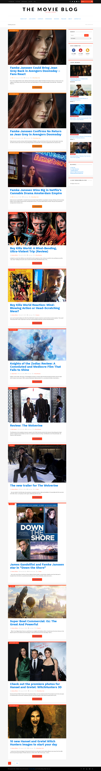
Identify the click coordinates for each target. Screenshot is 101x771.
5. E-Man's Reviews (74, 169)
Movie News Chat (14, 30)
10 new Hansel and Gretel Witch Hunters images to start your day (33, 743)
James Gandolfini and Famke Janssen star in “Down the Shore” (37, 566)
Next (17, 763)
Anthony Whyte (14, 255)
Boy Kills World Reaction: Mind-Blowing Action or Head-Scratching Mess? (35, 308)
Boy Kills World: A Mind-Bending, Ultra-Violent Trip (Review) (33, 250)
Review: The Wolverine (26, 425)
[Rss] (92, 769)
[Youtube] (86, 769)
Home (86, 24)
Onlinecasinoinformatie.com (76, 173)
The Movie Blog (50, 9)
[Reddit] (89, 769)
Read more (37, 87)
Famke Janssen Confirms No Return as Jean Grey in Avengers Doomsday (35, 133)
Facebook (11, 1)
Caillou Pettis (14, 373)
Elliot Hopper (14, 429)
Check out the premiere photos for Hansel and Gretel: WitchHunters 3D (36, 685)
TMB (12, 77)
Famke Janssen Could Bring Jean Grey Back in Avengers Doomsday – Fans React (35, 71)
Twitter (30, 1)
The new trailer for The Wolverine (34, 485)
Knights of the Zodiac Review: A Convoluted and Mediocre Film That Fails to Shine (35, 367)
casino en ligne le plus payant (76, 171)
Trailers (12, 445)
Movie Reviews (13, 213)
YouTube (18, 1)
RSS (35, 1)
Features (12, 269)
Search (86, 35)
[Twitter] (83, 769)
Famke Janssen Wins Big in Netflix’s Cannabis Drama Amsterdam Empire (36, 191)
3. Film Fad (72, 167)
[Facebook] (80, 769)
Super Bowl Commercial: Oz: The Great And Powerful (33, 622)
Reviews (73, 154)
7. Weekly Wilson (74, 170)
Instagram (24, 1)
